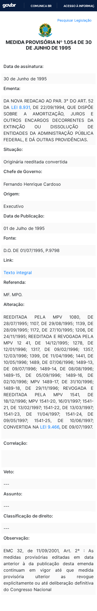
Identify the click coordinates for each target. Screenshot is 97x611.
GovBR (9, 5)
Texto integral (18, 272)
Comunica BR (41, 6)
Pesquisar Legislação (74, 20)
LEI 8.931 (20, 107)
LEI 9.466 (49, 427)
